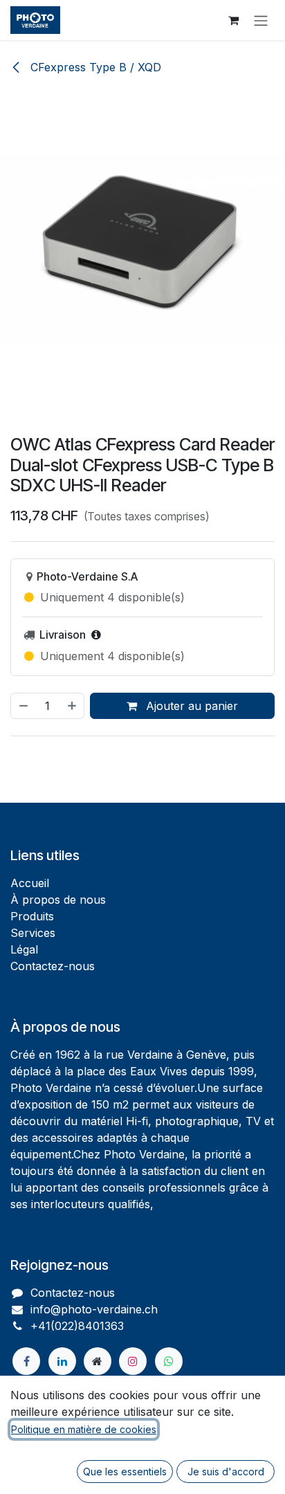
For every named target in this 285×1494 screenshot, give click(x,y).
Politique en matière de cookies (83, 1429)
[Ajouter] (72, 705)
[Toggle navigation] (261, 20)
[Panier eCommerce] (233, 20)
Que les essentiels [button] (125, 1471)
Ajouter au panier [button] (190, 706)
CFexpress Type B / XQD (94, 67)
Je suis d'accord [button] (225, 1471)
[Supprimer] (23, 705)
